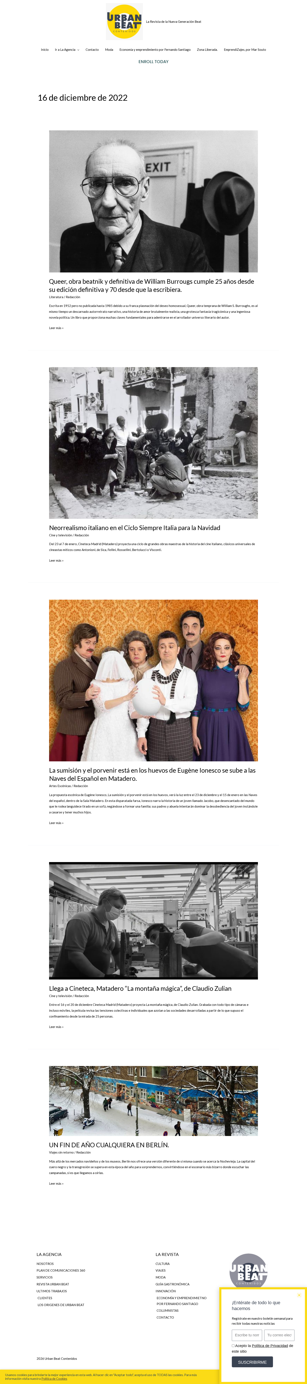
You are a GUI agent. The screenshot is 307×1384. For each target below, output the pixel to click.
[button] (299, 1295)
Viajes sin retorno (61, 1152)
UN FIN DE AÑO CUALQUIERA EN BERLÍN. (109, 1145)
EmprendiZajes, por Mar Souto (245, 49)
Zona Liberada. (207, 49)
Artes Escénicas (60, 786)
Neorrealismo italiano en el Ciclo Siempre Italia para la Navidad (134, 527)
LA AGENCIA (49, 1254)
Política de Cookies (54, 1378)
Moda (109, 49)
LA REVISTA (167, 1254)
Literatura (56, 297)
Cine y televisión (60, 535)
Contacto (92, 49)
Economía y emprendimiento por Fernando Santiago (155, 49)
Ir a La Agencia (65, 49)
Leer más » (56, 327)
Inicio (45, 49)
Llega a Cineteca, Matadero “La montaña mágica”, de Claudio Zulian (140, 988)
